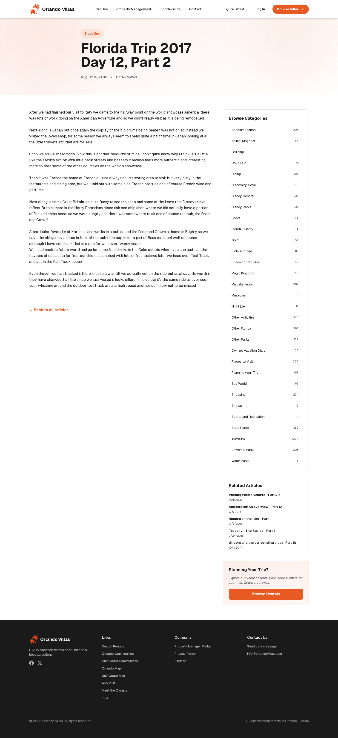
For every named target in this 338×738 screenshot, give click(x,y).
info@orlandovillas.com (264, 654)
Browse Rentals (266, 594)
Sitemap (180, 661)
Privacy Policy (185, 654)
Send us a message (262, 646)
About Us (109, 683)
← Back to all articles (49, 310)
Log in (260, 9)
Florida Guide (170, 9)
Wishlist (237, 9)
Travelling (92, 33)
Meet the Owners (114, 690)
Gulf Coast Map (113, 676)
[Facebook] (31, 663)
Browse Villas (288, 9)
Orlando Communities (118, 654)
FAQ (105, 698)
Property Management (133, 9)
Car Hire (101, 9)
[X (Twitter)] (39, 663)
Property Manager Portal (193, 646)
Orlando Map (111, 668)
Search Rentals (113, 646)
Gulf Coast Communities (120, 661)
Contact (195, 9)
